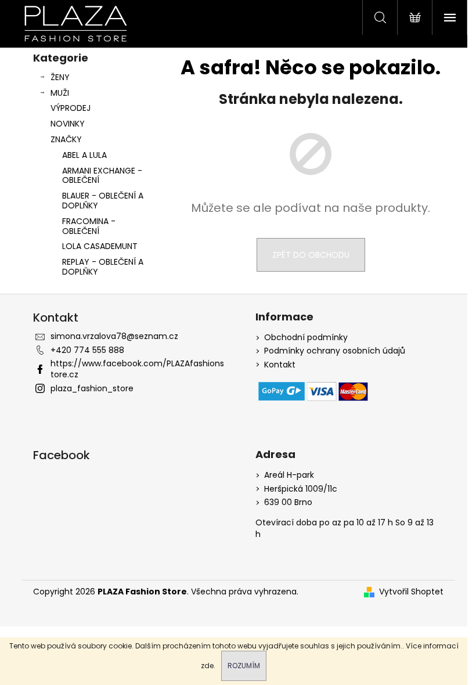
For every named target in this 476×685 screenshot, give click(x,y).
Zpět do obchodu (310, 255)
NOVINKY (68, 123)
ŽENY (60, 77)
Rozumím (244, 665)
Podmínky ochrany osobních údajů (334, 350)
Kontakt (279, 364)
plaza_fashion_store (92, 388)
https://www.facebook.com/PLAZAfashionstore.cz (137, 369)
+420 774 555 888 (87, 350)
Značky (66, 139)
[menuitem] (94, 155)
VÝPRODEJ (71, 108)
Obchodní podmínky (306, 337)
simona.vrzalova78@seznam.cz (114, 336)
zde (207, 665)
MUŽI (60, 93)
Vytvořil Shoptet (411, 591)
